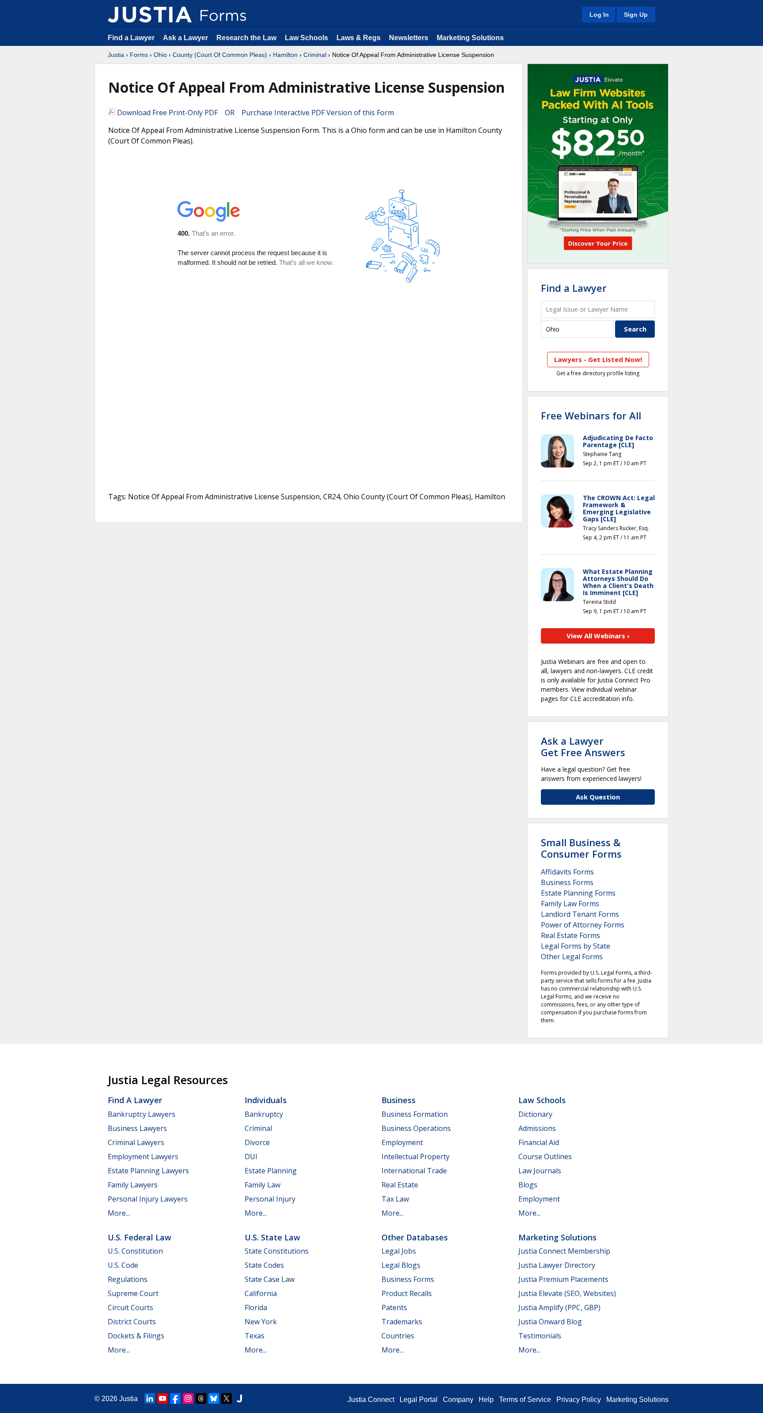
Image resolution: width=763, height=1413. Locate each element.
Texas (254, 1336)
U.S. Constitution (135, 1251)
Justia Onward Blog (550, 1321)
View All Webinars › (598, 635)
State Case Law (270, 1279)
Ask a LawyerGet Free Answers (583, 746)
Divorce (257, 1142)
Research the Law (246, 37)
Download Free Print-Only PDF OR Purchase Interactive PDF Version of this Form (254, 112)
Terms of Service (525, 1399)
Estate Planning (271, 1171)
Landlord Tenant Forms (580, 914)
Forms (139, 54)
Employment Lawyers (143, 1156)
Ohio (160, 54)
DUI (251, 1156)
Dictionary (535, 1114)
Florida (256, 1307)
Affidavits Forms (567, 872)
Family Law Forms (570, 903)
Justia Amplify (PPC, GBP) (559, 1307)
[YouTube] (162, 1398)
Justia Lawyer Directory (556, 1265)
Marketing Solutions (470, 37)
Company (458, 1399)
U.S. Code (123, 1265)
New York (261, 1321)
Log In (599, 14)
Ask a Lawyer (186, 37)
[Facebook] (175, 1398)
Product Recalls (407, 1293)
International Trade (414, 1171)
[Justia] (150, 15)
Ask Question (598, 796)
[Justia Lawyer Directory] (239, 1398)
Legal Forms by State (575, 946)
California (261, 1293)
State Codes (264, 1265)
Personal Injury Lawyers (148, 1199)
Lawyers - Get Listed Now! (598, 359)
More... (119, 1213)
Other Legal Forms (572, 956)
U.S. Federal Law (139, 1237)
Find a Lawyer (131, 37)
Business (398, 1100)
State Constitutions (277, 1251)
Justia (116, 54)
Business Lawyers (137, 1128)
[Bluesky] (213, 1398)
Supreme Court (133, 1293)
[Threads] (201, 1398)
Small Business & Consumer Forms (581, 848)
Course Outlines (545, 1156)
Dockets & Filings (136, 1336)
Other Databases (415, 1237)
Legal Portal (419, 1399)
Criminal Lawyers (136, 1142)
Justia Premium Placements (563, 1279)
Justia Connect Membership (564, 1251)
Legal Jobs (399, 1251)
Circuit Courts (130, 1307)
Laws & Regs (358, 37)
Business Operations (416, 1128)
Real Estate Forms (570, 935)
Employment (402, 1142)
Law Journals (539, 1171)
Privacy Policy (578, 1399)
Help (486, 1399)
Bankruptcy (264, 1114)
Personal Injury (270, 1199)
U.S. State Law (272, 1237)
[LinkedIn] (149, 1398)
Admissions (537, 1128)
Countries (398, 1336)
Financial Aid (538, 1142)
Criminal (314, 54)
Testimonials (539, 1336)
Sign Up (636, 14)
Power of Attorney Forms (582, 925)
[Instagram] (188, 1398)
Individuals (266, 1100)
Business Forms (567, 882)
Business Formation (415, 1114)
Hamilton (285, 54)
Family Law (262, 1185)
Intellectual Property (415, 1156)
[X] (226, 1398)
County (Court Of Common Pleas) (220, 54)
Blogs (527, 1185)
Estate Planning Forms (578, 893)
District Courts (132, 1321)
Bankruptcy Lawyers (141, 1114)
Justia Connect (371, 1399)
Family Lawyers (133, 1185)
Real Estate (400, 1185)
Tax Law (395, 1199)
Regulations (127, 1279)
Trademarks (402, 1321)
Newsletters (408, 37)
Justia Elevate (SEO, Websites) (567, 1293)
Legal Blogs (401, 1265)
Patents (394, 1307)
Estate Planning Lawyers (148, 1171)
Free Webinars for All (591, 415)
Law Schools (306, 37)
